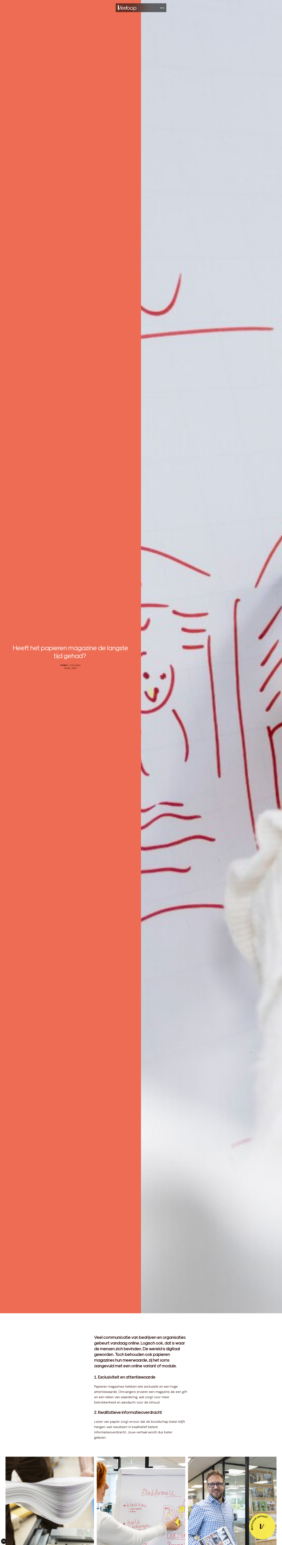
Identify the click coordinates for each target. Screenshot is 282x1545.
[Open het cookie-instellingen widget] (3, 1541)
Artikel (63, 665)
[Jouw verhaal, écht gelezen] (127, 8)
